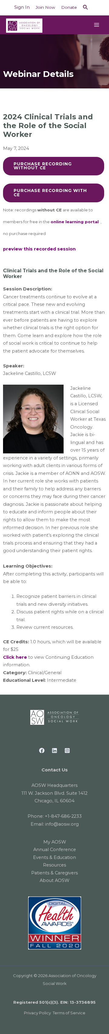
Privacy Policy (37, 1012)
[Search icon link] (85, 8)
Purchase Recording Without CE (43, 166)
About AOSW (54, 880)
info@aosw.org (62, 824)
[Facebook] (42, 750)
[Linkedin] (54, 750)
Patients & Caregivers (54, 873)
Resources (54, 865)
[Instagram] (67, 750)
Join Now (45, 7)
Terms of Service (69, 1012)
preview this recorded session (39, 249)
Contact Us (54, 770)
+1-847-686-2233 (63, 816)
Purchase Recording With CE (50, 192)
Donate (69, 7)
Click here (15, 657)
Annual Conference (54, 849)
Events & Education (54, 857)
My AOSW (54, 842)
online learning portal (75, 221)
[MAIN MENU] (96, 24)
